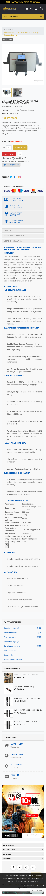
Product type (7, 110)
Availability (6, 107)
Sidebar (8, 39)
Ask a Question (12, 165)
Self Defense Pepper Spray (24, 686)
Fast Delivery (17, 744)
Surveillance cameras (12, 646)
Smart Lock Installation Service (26, 675)
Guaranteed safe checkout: (13, 186)
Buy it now (9, 154)
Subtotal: (6, 141)
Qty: (3, 147)
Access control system (13, 659)
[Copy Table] (7, 545)
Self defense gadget (12, 641)
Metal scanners (10, 650)
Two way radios (10, 637)
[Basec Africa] (23, 892)
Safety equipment (11, 632)
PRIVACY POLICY (29, 885)
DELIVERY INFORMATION (14, 236)
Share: (6, 177)
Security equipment (11, 628)
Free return (16, 765)
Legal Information (13, 241)
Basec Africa (15, 113)
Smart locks (8, 655)
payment (15, 775)
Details (7, 230)
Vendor (5, 113)
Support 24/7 (17, 754)
